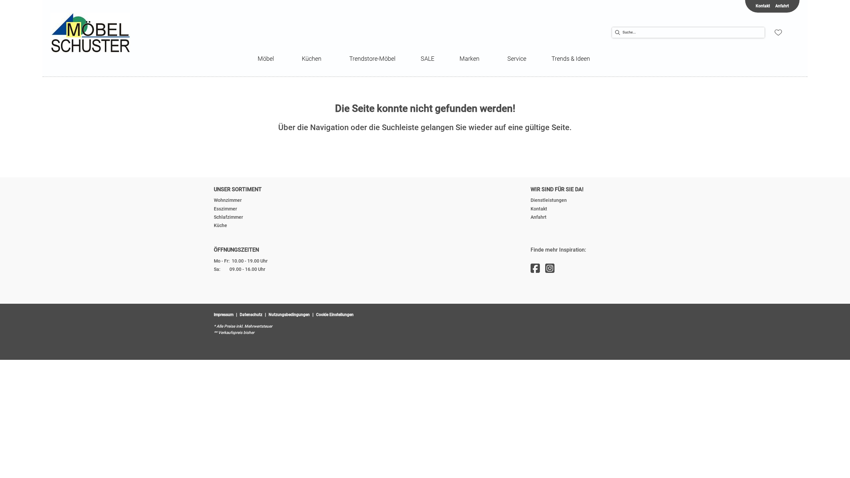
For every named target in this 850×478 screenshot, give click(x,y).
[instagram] (549, 268)
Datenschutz (251, 314)
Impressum (223, 314)
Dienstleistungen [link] (549, 200)
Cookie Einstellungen (335, 314)
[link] (266, 58)
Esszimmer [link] (225, 208)
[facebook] (535, 268)
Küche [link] (220, 225)
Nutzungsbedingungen (289, 314)
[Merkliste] (778, 32)
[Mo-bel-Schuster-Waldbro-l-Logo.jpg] (106, 32)
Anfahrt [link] (782, 6)
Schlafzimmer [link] (228, 217)
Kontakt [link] (763, 6)
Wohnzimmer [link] (228, 200)
